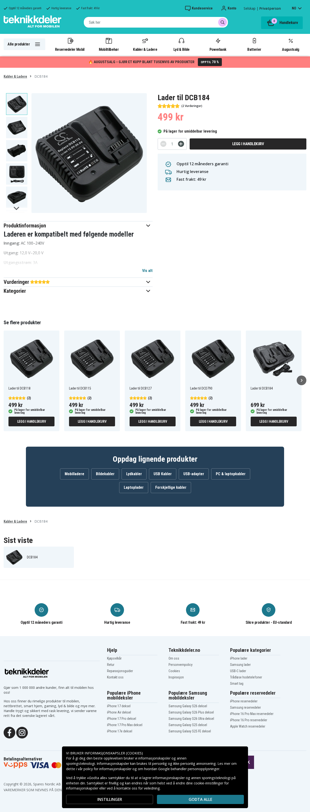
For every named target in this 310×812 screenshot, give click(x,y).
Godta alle (200, 799)
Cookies (174, 671)
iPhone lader (238, 658)
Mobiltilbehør (109, 49)
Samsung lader (240, 665)
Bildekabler (105, 474)
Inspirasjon (176, 677)
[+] (181, 144)
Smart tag (236, 683)
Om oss (174, 658)
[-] (163, 144)
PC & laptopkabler (231, 474)
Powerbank (217, 49)
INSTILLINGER (109, 799)
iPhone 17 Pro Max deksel (124, 725)
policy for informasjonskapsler (108, 769)
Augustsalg (290, 49)
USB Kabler (163, 474)
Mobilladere (74, 474)
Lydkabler (134, 474)
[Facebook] (9, 732)
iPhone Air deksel (119, 712)
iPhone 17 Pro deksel (121, 719)
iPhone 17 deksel (119, 706)
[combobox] (156, 22)
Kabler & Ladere (145, 49)
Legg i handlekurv (248, 144)
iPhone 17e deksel (119, 731)
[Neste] (301, 380)
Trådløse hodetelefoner (246, 677)
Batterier (254, 49)
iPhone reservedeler (243, 701)
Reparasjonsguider (120, 671)
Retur (110, 665)
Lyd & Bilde (181, 49)
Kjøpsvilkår (114, 658)
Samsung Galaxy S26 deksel (188, 706)
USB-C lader (238, 671)
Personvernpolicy (181, 665)
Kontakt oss (115, 677)
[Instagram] (22, 732)
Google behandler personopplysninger (188, 769)
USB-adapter (193, 474)
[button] (78, 225)
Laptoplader (134, 487)
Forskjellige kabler (170, 487)
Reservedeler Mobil (70, 49)
